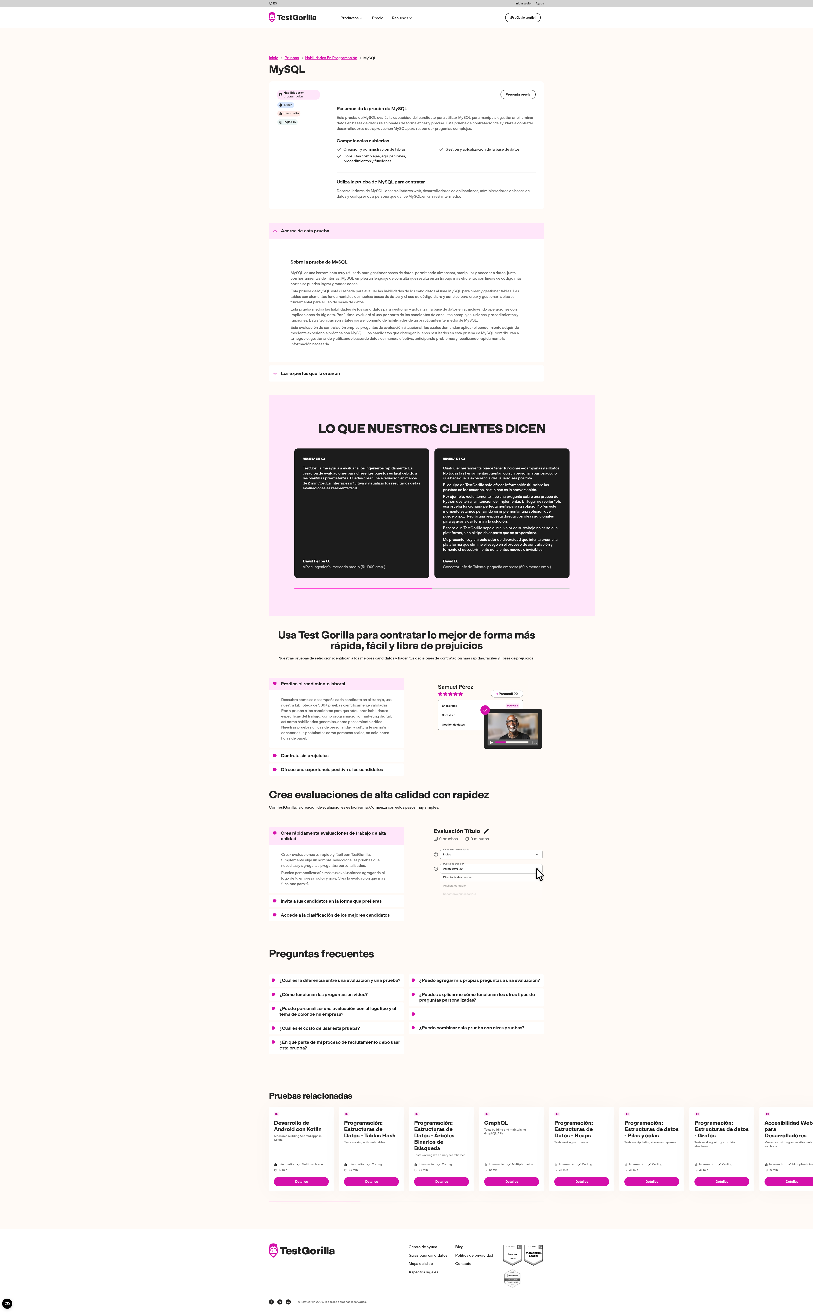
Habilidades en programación (331, 58)
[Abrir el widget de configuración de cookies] (7, 1304)
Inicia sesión (524, 3)
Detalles (301, 1182)
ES (275, 3)
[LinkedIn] (288, 1302)
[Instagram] (279, 1302)
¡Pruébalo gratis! (523, 17)
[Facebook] (271, 1302)
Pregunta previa (518, 94)
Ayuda (540, 3)
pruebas (292, 58)
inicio (273, 58)
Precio (377, 18)
